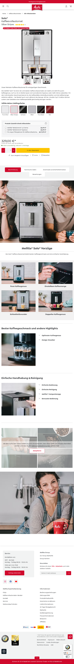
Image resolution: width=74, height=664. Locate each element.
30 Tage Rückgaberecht (48, 607)
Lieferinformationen (46, 604)
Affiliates (43, 622)
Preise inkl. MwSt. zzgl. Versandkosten (12, 143)
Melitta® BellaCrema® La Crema (17, 128)
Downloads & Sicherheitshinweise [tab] (54, 170)
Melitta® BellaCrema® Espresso (17, 130)
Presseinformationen (47, 616)
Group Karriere (45, 559)
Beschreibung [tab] (13, 170)
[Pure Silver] (5, 109)
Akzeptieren (37, 451)
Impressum (51, 640)
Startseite (43, 610)
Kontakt (5, 598)
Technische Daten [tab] (30, 170)
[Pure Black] (41, 109)
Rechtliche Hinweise (43, 645)
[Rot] (50, 109)
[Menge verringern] (3, 150)
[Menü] (3, 6)
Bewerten (46, 155)
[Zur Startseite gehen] (37, 7)
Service (5, 601)
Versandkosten (41, 636)
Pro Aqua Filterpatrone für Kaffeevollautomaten (23, 132)
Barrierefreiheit (41, 640)
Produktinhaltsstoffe (46, 598)
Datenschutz (40, 642)
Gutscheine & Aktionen (47, 601)
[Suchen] (8, 6)
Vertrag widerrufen (14, 573)
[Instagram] (5, 581)
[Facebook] (10, 581)
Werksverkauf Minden (10, 604)
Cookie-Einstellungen (52, 642)
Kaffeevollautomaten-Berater (12, 595)
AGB (52, 645)
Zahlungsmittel (45, 595)
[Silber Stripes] (14, 109)
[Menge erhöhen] (13, 150)
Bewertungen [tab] (37, 174)
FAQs (4, 592)
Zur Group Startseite (46, 556)
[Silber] (32, 109)
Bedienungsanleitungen (48, 592)
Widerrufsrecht (60, 640)
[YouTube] (16, 581)
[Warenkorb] (71, 6)
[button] (55, 335)
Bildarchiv (43, 619)
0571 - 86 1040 (9, 560)
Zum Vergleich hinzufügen (20, 155)
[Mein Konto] (66, 6)
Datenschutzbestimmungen (41, 446)
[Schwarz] (23, 109)
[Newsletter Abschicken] (68, 573)
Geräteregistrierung (46, 613)
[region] (37, 56)
